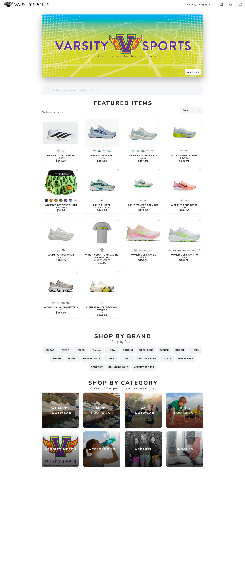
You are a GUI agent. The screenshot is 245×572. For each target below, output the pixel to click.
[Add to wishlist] (76, 120)
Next (199, 45)
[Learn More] (122, 45)
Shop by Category (197, 4)
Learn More (193, 72)
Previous (46, 45)
